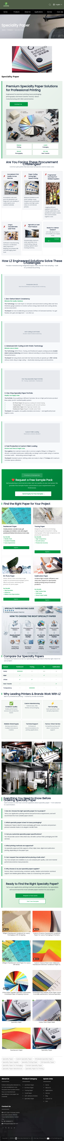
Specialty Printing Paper (30, 1062)
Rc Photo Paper (29, 1088)
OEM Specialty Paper (47, 1062)
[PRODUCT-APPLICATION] (32, 59)
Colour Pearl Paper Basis (47, 1022)
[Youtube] (6, 1128)
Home (5, 12)
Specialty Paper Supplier (11, 1062)
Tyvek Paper (28, 1093)
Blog (47, 1096)
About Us (27, 12)
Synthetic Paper (29, 1085)
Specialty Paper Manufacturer (12, 1069)
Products (17, 12)
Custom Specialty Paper (24, 1059)
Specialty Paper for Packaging (12, 1065)
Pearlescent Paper (16, 1050)
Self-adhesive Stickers (31, 1096)
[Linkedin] (11, 1128)
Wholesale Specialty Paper (44, 1059)
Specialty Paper (16, 1022)
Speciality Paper (47, 1050)
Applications (38, 12)
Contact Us (18, 104)
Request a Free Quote (29, 896)
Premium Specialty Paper (34, 1065)
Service (49, 12)
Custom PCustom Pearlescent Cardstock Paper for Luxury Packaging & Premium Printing (46, 934)
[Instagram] (9, 1128)
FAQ (47, 1101)
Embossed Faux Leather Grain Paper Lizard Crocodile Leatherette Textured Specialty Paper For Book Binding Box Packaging (47, 993)
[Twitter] (14, 1128)
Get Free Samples (32, 901)
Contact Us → (53, 240)
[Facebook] (3, 1128)
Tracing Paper (29, 1090)
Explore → (16, 547)
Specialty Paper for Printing (35, 1069)
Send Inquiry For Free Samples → (33, 494)
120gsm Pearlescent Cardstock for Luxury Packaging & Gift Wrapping (16, 934)
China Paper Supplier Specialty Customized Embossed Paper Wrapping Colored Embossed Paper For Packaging (16, 993)
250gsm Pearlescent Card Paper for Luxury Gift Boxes (16, 963)
